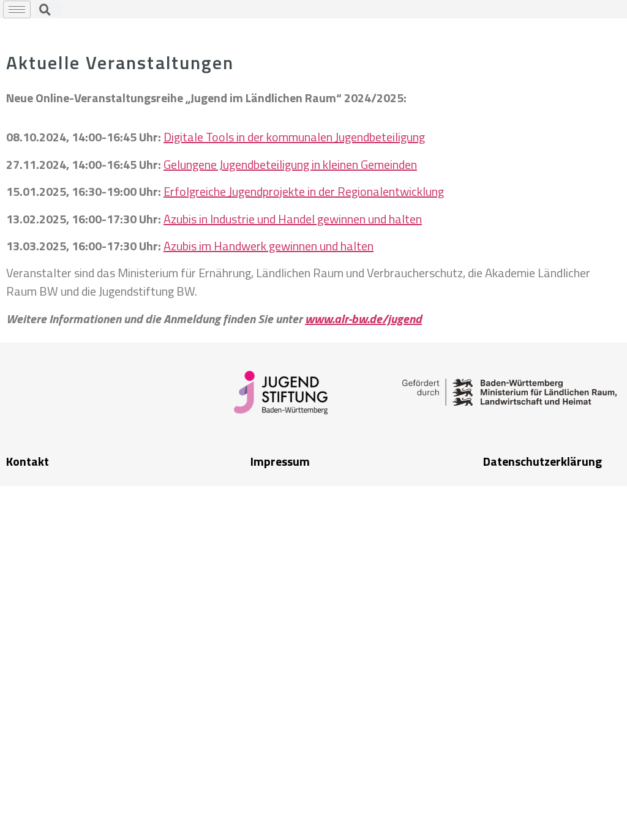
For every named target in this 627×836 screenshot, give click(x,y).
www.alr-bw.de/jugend (363, 318)
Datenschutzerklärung (542, 461)
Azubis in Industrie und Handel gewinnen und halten (292, 218)
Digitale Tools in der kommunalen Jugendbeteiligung (294, 136)
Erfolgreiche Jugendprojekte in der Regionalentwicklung (303, 191)
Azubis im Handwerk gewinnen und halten (268, 245)
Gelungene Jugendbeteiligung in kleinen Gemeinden (290, 164)
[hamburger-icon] (17, 9)
